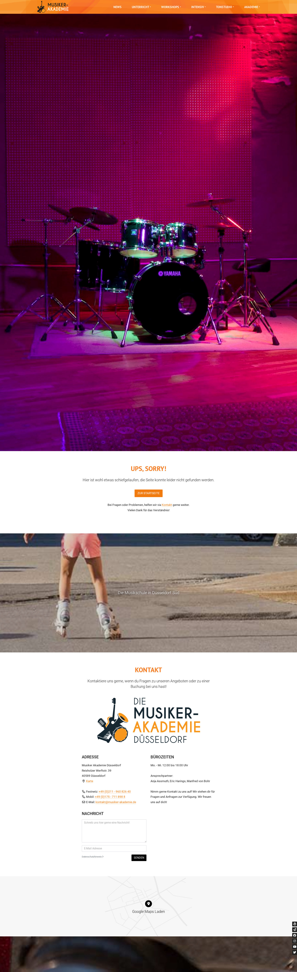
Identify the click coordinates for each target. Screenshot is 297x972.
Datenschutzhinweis (92, 856)
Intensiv (197, 7)
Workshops (170, 7)
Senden (139, 857)
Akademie (251, 7)
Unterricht (140, 7)
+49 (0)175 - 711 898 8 (110, 796)
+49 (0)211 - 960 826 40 (115, 791)
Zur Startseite (149, 493)
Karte (89, 781)
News (117, 7)
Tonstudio (224, 7)
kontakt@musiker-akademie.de (116, 802)
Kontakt (167, 505)
